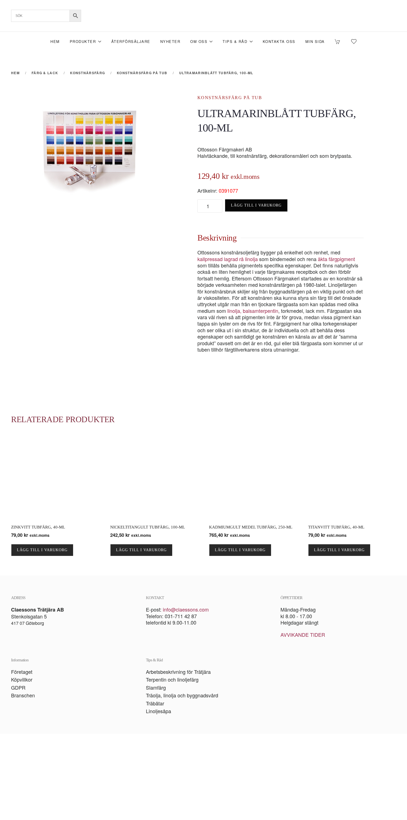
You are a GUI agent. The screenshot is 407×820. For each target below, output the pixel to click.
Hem (55, 41)
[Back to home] (203, 16)
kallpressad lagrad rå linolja (227, 258)
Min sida (315, 41)
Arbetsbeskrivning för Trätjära (178, 671)
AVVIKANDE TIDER (302, 634)
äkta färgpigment (336, 258)
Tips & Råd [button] (235, 41)
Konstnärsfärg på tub (229, 97)
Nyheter (170, 41)
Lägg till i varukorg (256, 205)
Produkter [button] (83, 41)
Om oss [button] (198, 41)
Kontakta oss (279, 41)
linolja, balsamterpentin (252, 310)
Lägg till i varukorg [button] (42, 550)
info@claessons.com (186, 609)
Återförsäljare (130, 41)
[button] (203, 776)
